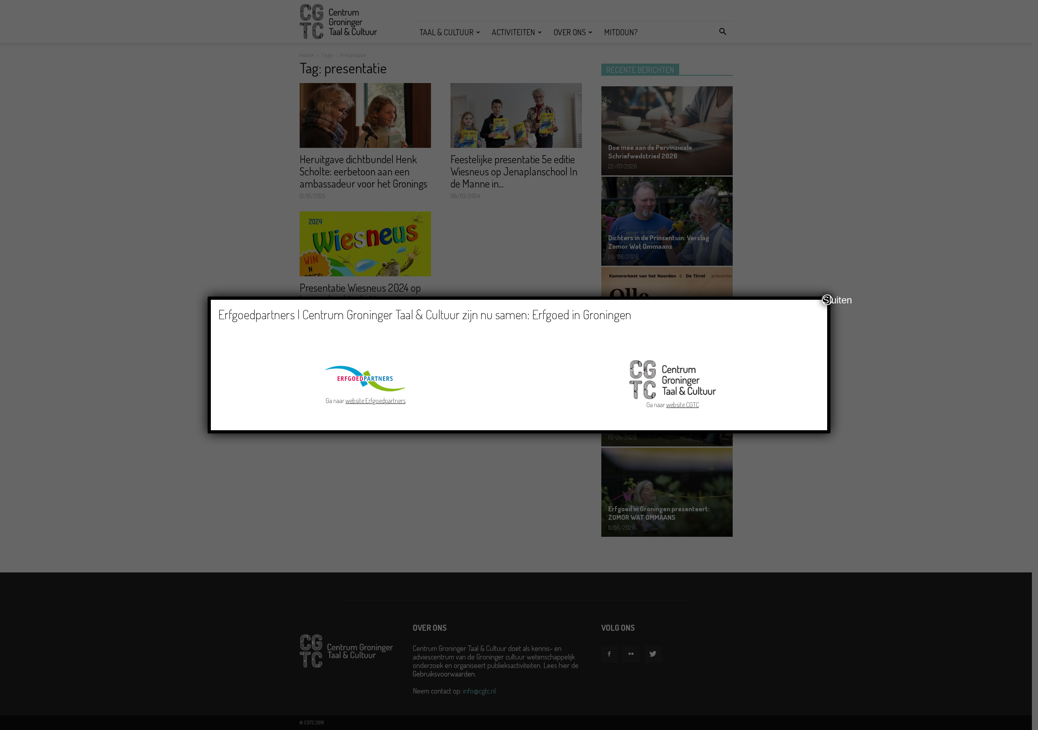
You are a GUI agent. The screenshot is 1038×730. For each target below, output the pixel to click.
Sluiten (827, 300)
